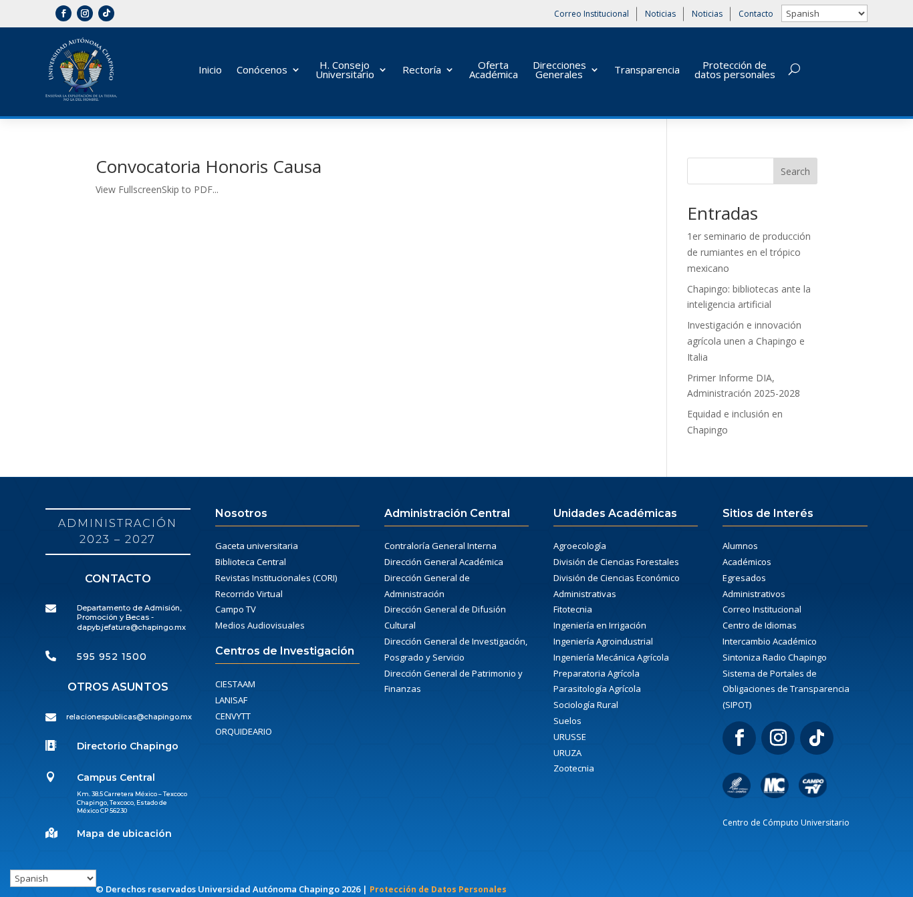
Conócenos (262, 69)
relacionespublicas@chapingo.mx (129, 716)
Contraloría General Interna (440, 546)
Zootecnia (573, 768)
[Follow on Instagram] (85, 13)
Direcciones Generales (559, 69)
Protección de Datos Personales (438, 889)
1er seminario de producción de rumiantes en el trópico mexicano (749, 252)
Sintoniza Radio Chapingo (775, 657)
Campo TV (235, 609)
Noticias (660, 13)
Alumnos (740, 546)
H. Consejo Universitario (344, 69)
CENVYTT (233, 716)
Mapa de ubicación (124, 834)
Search (795, 171)
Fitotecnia (572, 609)
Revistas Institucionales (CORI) (276, 578)
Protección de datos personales (734, 69)
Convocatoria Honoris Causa (208, 166)
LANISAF (231, 700)
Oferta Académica (493, 69)
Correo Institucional (591, 13)
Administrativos (754, 594)
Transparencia (647, 69)
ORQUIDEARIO (243, 731)
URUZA (567, 753)
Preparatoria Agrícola (596, 673)
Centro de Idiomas (760, 625)
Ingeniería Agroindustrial (603, 641)
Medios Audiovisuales (260, 625)
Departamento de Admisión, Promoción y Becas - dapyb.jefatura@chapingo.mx (131, 617)
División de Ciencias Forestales (616, 562)
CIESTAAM (235, 684)
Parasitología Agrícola (597, 689)
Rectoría (421, 69)
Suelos (567, 721)
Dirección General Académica (443, 562)
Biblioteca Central (250, 562)
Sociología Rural (585, 705)
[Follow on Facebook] (63, 13)
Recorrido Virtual (249, 594)
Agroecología (579, 546)
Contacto (756, 13)
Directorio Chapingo (127, 746)
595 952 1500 (112, 657)
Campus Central (116, 777)
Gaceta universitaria (256, 546)
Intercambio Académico (770, 641)
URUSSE (569, 737)
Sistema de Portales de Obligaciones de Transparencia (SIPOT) (786, 689)
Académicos (747, 562)
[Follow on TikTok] (106, 13)
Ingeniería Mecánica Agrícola (611, 657)
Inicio (210, 69)
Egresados (744, 578)
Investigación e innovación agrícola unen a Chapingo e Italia (746, 341)
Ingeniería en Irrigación (599, 625)
